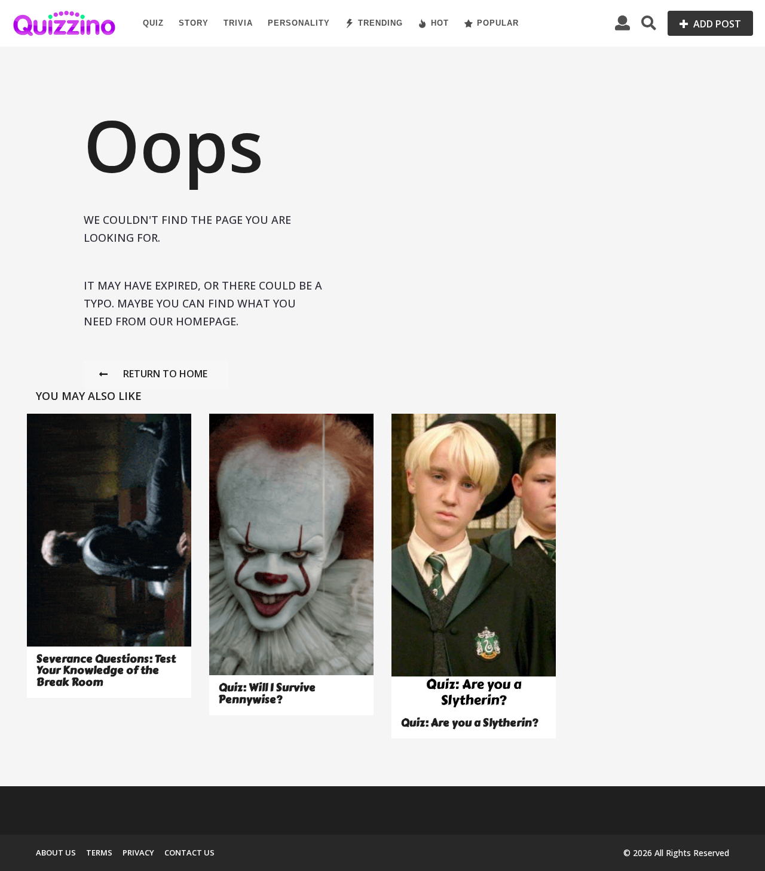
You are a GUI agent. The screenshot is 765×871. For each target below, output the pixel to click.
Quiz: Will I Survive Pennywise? (267, 693)
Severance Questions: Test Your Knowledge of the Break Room (106, 671)
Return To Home (165, 373)
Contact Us (189, 852)
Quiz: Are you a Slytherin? (469, 723)
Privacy (138, 852)
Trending (380, 23)
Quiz (153, 23)
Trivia (238, 23)
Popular (498, 23)
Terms (99, 852)
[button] (622, 23)
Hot (440, 23)
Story (194, 23)
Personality (299, 23)
